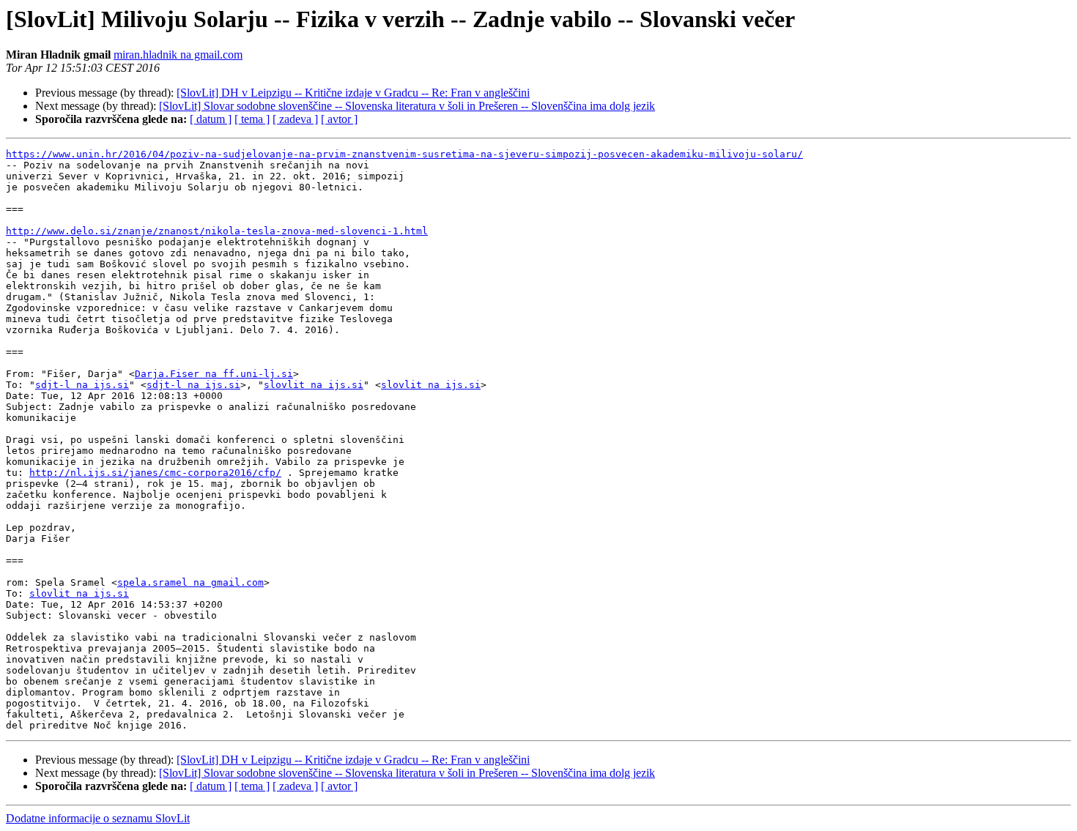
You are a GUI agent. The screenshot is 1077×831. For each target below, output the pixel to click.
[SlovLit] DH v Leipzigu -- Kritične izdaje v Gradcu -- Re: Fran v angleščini (353, 92)
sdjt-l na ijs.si (82, 384)
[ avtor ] (339, 119)
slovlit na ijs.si (313, 384)
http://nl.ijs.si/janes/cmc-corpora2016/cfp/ (155, 472)
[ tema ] (252, 119)
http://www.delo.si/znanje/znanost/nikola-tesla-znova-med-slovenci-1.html (217, 231)
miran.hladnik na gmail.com (178, 54)
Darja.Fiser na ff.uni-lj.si (214, 373)
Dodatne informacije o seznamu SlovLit (98, 818)
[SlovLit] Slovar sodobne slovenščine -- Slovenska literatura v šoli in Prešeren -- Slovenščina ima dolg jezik (407, 106)
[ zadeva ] (295, 119)
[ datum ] (211, 119)
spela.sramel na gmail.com (190, 582)
